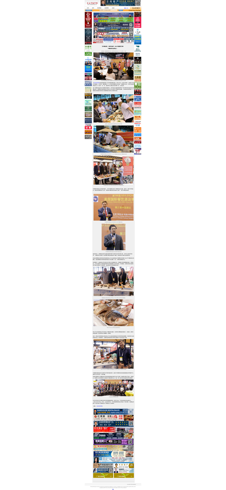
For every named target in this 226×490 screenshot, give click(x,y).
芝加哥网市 (107, 7)
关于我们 (131, 484)
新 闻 (93, 7)
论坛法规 (128, 484)
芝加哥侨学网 (96, 82)
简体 (125, 8)
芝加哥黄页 (99, 7)
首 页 (88, 7)
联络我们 (134, 484)
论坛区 (113, 7)
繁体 (127, 8)
